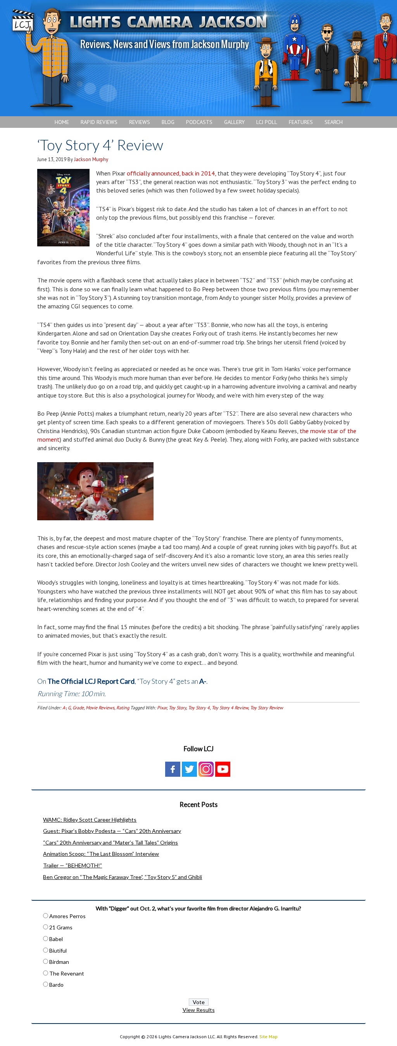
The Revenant (66, 973)
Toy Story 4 (199, 708)
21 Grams (60, 927)
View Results (199, 1009)
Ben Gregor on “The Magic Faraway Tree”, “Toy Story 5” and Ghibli (122, 877)
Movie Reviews (100, 708)
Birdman (59, 961)
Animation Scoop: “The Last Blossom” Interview (101, 853)
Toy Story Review (266, 708)
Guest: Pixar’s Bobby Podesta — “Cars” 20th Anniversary (112, 831)
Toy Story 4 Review (230, 708)
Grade (78, 708)
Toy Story (177, 708)
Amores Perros (67, 916)
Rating (122, 708)
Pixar (162, 708)
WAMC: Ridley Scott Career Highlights (89, 819)
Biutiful (58, 950)
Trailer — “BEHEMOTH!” (72, 865)
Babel (56, 939)
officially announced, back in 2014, (172, 173)
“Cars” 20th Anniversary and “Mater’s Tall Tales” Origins (110, 842)
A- (64, 708)
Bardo (56, 984)
